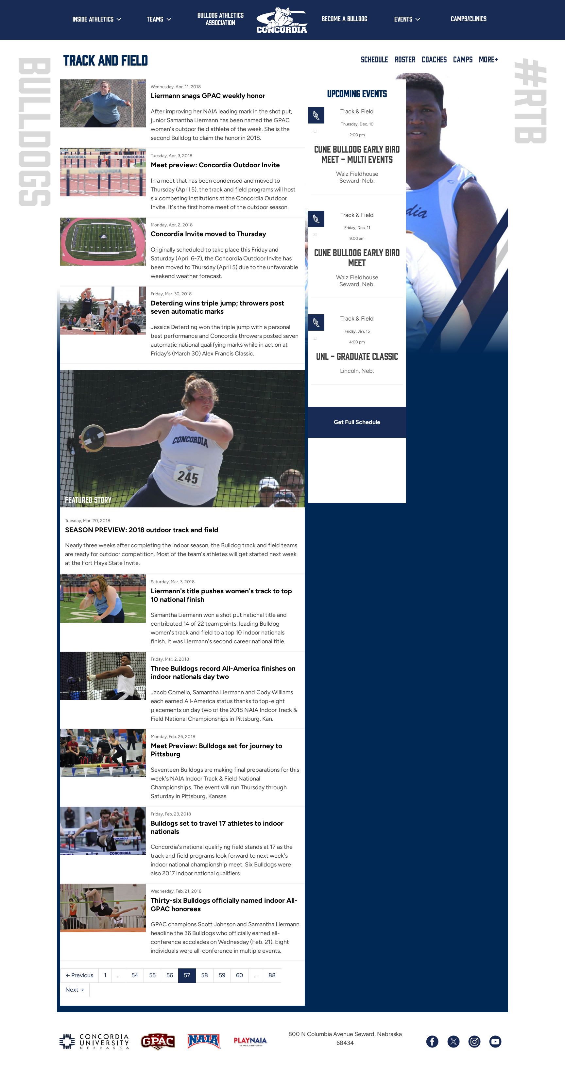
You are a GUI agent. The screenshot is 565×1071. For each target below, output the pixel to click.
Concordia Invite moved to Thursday (208, 234)
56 (169, 975)
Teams (155, 18)
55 (152, 975)
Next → (74, 989)
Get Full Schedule (357, 422)
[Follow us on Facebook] (432, 1041)
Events (403, 18)
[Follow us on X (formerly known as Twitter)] (453, 1041)
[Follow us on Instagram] (474, 1041)
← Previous (79, 975)
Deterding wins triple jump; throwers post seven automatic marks (217, 307)
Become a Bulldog (344, 18)
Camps (462, 59)
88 (272, 975)
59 (222, 975)
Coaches (434, 59)
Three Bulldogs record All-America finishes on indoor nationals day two (223, 672)
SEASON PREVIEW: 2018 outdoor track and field (141, 530)
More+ (488, 59)
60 (239, 975)
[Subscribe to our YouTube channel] (495, 1041)
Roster (405, 59)
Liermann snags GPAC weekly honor (208, 95)
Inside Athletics (93, 18)
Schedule (374, 59)
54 (134, 975)
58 (204, 975)
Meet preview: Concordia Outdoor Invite (215, 165)
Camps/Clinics (469, 18)
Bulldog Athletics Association (220, 18)
